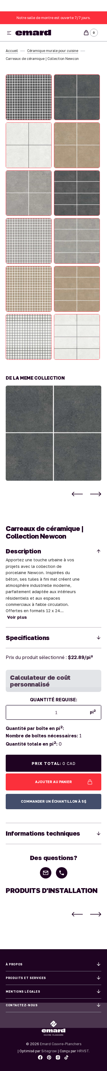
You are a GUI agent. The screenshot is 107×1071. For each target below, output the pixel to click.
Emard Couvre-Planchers (60, 1044)
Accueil (12, 51)
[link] (53, 433)
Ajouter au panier (53, 782)
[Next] (95, 494)
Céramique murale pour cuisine (52, 51)
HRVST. (83, 1051)
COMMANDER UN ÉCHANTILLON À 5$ (53, 801)
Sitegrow (49, 1051)
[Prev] (77, 494)
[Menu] (9, 33)
